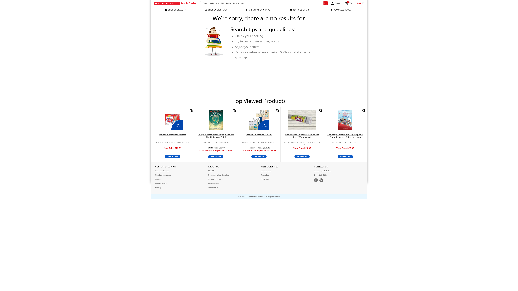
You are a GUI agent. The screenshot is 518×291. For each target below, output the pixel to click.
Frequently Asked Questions (218, 175)
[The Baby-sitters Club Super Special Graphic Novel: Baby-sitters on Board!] (345, 120)
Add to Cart (173, 156)
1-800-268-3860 (320, 175)
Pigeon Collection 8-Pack (259, 135)
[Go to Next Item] (365, 123)
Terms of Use (213, 188)
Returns (158, 179)
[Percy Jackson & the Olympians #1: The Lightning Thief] (216, 120)
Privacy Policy (213, 183)
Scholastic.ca (266, 171)
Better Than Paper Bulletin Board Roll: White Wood (302, 136)
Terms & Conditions (215, 179)
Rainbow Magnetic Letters (172, 135)
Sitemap (158, 188)
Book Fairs (265, 179)
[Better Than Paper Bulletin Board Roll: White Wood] (302, 120)
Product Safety (160, 183)
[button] (175, 10)
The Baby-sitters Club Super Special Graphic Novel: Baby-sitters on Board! (345, 136)
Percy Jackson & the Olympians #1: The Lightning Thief (216, 136)
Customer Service (162, 171)
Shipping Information (163, 175)
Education (265, 175)
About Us (211, 171)
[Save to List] (191, 110)
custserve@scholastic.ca (323, 171)
